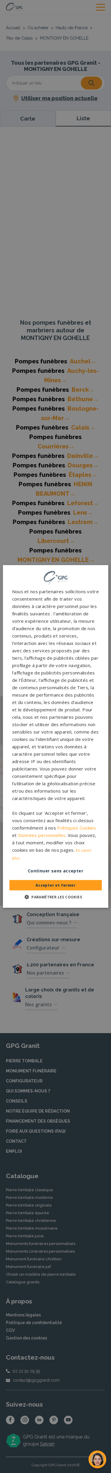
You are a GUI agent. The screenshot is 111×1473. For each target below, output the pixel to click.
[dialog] (55, 736)
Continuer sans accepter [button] (55, 871)
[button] (55, 896)
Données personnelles (42, 835)
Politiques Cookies (76, 828)
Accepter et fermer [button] (55, 885)
